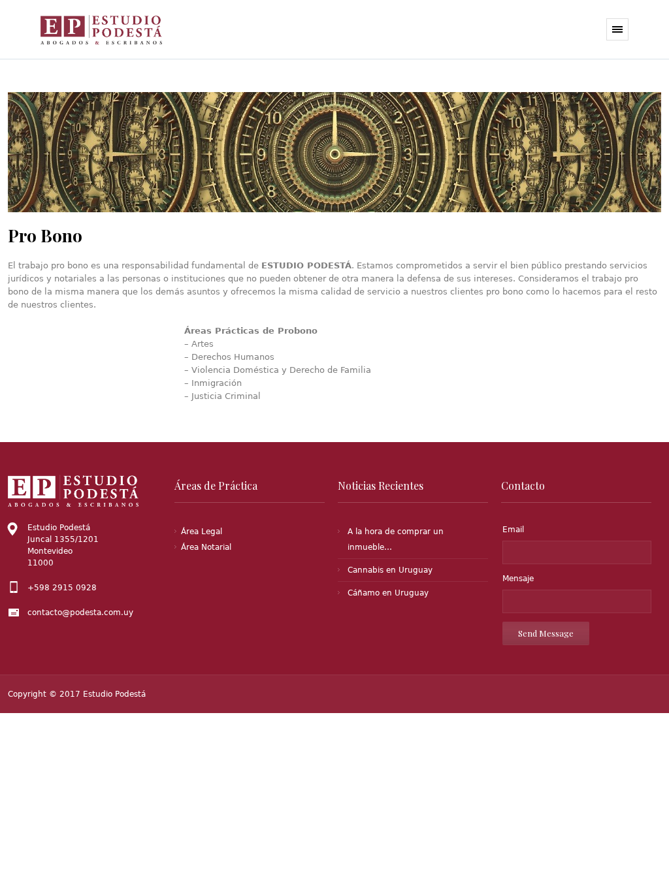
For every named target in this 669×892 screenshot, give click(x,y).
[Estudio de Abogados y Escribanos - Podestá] (107, 29)
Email (513, 529)
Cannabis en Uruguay (390, 570)
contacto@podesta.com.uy (80, 612)
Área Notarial (206, 547)
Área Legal (201, 531)
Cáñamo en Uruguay (388, 592)
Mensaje (521, 578)
